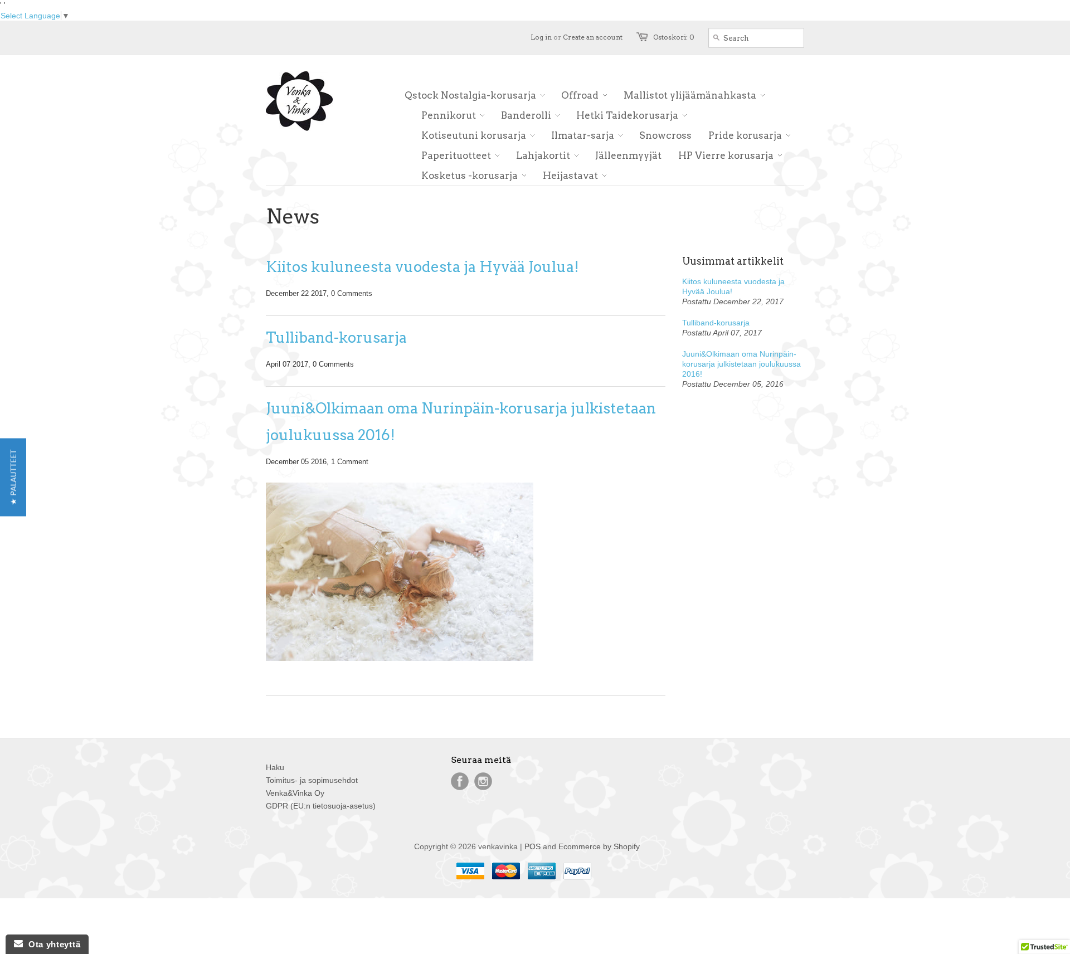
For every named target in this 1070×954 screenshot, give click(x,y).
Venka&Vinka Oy (295, 792)
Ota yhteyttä (51, 944)
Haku (275, 767)
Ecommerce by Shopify (599, 846)
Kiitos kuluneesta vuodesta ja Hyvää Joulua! (422, 266)
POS (532, 846)
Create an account (592, 37)
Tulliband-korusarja (336, 337)
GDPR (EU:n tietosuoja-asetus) (321, 805)
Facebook (460, 781)
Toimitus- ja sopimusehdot (312, 780)
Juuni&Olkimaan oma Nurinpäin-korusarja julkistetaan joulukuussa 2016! (461, 422)
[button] (13, 477)
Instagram (483, 781)
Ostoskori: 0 (673, 37)
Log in (541, 37)
